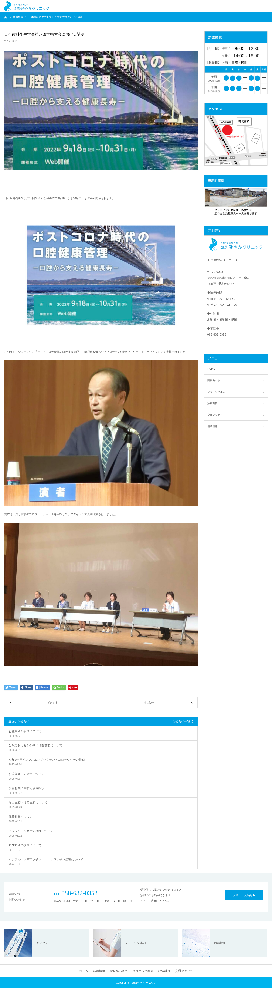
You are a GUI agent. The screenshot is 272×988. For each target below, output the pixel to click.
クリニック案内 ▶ (244, 895)
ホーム (83, 970)
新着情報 (212, 426)
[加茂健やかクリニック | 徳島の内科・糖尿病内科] (26, 6)
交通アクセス (215, 414)
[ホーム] (5, 17)
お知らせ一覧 (181, 721)
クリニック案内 (216, 391)
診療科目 (212, 403)
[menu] (266, 6)
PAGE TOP (262, 953)
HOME (211, 368)
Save (74, 687)
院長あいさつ (215, 380)
